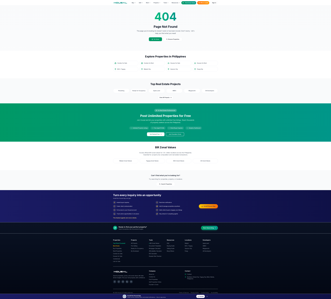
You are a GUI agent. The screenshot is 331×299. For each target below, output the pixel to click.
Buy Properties (117, 248)
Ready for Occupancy (137, 248)
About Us (151, 274)
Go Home (156, 39)
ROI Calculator (153, 253)
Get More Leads (203, 2)
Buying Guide (170, 246)
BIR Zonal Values (154, 243)
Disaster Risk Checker (155, 256)
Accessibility (214, 292)
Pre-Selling (134, 246)
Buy (133, 2)
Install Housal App (209, 206)
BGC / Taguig (188, 246)
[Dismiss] (207, 296)
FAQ (168, 243)
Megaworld (206, 248)
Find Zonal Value (190, 2)
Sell (140, 2)
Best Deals (116, 246)
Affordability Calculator (155, 251)
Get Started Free (155, 134)
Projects (156, 2)
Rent (147, 2)
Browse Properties (173, 39)
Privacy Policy (195, 292)
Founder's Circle (153, 284)
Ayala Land (206, 243)
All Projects (134, 243)
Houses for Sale (117, 256)
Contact (189, 274)
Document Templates (155, 246)
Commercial (116, 259)
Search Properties (166, 184)
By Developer (135, 251)
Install (201, 296)
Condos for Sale (117, 253)
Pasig (186, 251)
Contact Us (152, 277)
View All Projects (164, 97)
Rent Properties (117, 251)
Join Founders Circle (175, 134)
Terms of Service (184, 292)
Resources (175, 2)
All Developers (207, 251)
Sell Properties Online (155, 282)
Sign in (214, 2)
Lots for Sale (116, 261)
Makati (187, 243)
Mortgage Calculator (155, 248)
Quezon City (188, 248)
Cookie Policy (205, 292)
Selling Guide (170, 248)
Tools (165, 2)
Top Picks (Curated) (119, 243)
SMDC (204, 246)
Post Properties (153, 279)
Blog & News (170, 251)
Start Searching (208, 228)
